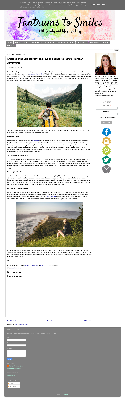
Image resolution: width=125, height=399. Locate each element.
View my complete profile (14, 368)
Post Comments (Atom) (21, 324)
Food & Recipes (49, 42)
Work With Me (94, 42)
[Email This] (50, 265)
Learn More (95, 5)
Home (49, 320)
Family (10, 42)
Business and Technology (65, 42)
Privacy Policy (11, 375)
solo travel (35, 141)
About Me (105, 42)
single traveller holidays (36, 74)
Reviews (17, 42)
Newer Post (11, 320)
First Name (106, 111)
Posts (11, 383)
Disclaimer (10, 45)
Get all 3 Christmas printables (108, 117)
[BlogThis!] (52, 265)
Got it (104, 5)
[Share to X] (53, 265)
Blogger (66, 394)
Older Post (87, 320)
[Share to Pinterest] (56, 265)
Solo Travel (14, 268)
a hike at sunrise (51, 196)
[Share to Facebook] (55, 265)
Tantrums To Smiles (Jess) (16, 366)
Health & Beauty (82, 42)
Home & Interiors (36, 42)
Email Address (106, 106)
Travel (25, 42)
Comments (12, 386)
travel (19, 268)
